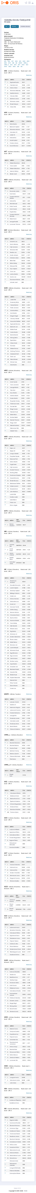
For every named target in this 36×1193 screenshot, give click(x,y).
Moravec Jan (13, 645)
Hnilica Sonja (13, 1046)
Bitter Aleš (12, 260)
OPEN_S (6, 65)
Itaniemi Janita (14, 1000)
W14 (15, 65)
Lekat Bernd (13, 500)
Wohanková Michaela (13, 843)
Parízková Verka (14, 982)
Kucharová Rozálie (15, 1123)
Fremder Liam (14, 85)
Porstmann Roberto (15, 475)
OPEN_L (26, 63)
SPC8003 (19, 563)
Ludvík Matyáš (14, 647)
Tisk (6, 26)
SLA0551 (18, 900)
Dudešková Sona (14, 1103)
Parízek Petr (13, 406)
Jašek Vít (12, 135)
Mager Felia (11, 775)
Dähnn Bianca (14, 1055)
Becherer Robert (14, 669)
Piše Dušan (13, 759)
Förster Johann (14, 143)
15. (8, 337)
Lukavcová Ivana (14, 927)
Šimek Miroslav (14, 481)
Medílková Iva (14, 977)
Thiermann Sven (14, 403)
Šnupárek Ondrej (15, 401)
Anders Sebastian (15, 637)
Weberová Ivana (14, 988)
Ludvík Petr (13, 494)
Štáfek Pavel (13, 675)
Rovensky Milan (14, 302)
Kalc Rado (13, 194)
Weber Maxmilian (15, 163)
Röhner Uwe (13, 362)
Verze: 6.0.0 (17, 1188)
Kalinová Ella (13, 870)
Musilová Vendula (15, 1139)
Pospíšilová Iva (14, 1034)
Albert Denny (13, 642)
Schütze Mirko (14, 310)
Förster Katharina (15, 713)
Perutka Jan (13, 252)
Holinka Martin (14, 395)
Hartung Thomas (15, 351)
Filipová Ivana (14, 1037)
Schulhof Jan (13, 241)
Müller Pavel (13, 329)
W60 (14, 66)
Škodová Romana (15, 1125)
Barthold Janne (14, 98)
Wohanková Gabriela (13, 1164)
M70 (9, 63)
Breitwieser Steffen (15, 483)
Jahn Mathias (14, 491)
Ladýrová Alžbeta (14, 829)
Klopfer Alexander (15, 677)
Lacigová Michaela (15, 1168)
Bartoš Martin (13, 726)
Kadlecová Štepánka (15, 1100)
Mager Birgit (13, 1003)
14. (8, 277)
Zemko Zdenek (12, 554)
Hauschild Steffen (15, 321)
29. (8, 658)
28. (8, 656)
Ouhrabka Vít (13, 132)
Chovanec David (14, 615)
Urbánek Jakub (14, 258)
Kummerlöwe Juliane (13, 994)
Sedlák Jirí (13, 704)
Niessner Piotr (14, 459)
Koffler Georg (14, 609)
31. (8, 664)
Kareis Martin (14, 398)
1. (7, 82)
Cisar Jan (13, 271)
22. (8, 356)
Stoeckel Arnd (14, 489)
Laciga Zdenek (14, 453)
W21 (27, 65)
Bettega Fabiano (14, 593)
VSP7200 (18, 550)
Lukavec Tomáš (14, 702)
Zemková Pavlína (12, 900)
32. (8, 666)
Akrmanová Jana (15, 875)
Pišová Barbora (14, 946)
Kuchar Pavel (13, 748)
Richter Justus (14, 661)
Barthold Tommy (14, 751)
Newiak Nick (13, 680)
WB (18, 66)
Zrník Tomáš (13, 209)
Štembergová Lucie (15, 952)
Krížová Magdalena (15, 804)
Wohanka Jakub (14, 101)
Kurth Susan (13, 985)
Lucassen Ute (14, 1060)
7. (7, 98)
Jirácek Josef (14, 282)
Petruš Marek (14, 359)
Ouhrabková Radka (15, 991)
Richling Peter (14, 472)
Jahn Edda (13, 1083)
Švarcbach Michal (15, 279)
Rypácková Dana (14, 935)
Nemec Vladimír (12, 525)
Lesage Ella (13, 715)
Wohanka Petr (14, 250)
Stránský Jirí (13, 634)
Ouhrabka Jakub (12, 562)
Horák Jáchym (14, 255)
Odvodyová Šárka (15, 933)
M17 (13, 61)
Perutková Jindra (14, 1136)
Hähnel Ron (13, 137)
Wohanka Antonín (15, 129)
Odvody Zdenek (14, 318)
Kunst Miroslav (14, 146)
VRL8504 (18, 558)
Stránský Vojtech (15, 590)
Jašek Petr (13, 299)
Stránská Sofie (14, 1161)
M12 (5, 61)
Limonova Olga (14, 1128)
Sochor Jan (13, 277)
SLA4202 (18, 525)
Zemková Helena (14, 1057)
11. (7, 221)
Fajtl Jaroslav (14, 247)
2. (7, 85)
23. (8, 359)
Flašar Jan (13, 502)
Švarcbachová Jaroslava (14, 1043)
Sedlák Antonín (14, 93)
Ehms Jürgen (13, 505)
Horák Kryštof (13, 140)
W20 (23, 65)
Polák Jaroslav (14, 307)
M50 (28, 61)
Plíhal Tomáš (13, 683)
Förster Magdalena (15, 837)
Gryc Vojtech (13, 268)
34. (8, 672)
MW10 (20, 63)
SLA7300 (18, 554)
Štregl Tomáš (14, 409)
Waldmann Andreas (13, 581)
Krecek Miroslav (14, 478)
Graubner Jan (14, 666)
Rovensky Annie (14, 724)
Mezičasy (29, 75)
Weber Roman (14, 348)
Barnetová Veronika (15, 930)
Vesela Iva (13, 974)
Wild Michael (13, 203)
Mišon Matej (13, 263)
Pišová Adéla (11, 905)
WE (21, 66)
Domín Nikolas (14, 244)
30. (8, 661)
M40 (24, 61)
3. (7, 88)
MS (8, 812)
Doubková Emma (14, 954)
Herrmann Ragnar (15, 707)
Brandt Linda (11, 909)
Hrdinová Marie (14, 1152)
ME (16, 63)
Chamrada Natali (15, 1134)
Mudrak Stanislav (15, 743)
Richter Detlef (14, 417)
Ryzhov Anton (14, 618)
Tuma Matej (13, 623)
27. (8, 653)
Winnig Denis (14, 337)
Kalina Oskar (13, 88)
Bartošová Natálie (15, 809)
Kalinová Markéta (15, 972)
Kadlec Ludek (14, 497)
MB (13, 63)
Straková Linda (14, 1011)
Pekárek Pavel (14, 412)
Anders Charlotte (15, 873)
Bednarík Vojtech (14, 127)
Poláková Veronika (15, 998)
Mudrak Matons (14, 745)
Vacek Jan (13, 688)
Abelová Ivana (14, 1029)
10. (8, 107)
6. (7, 96)
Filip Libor (12, 390)
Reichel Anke (13, 1049)
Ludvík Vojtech (14, 588)
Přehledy (14, 26)
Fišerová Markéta (15, 1170)
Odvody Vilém (14, 96)
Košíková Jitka (14, 944)
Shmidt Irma (13, 1158)
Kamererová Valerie (15, 1142)
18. (8, 346)
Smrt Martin (13, 313)
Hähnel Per (13, 201)
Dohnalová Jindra (15, 1080)
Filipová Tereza (14, 941)
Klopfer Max (13, 212)
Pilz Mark (12, 346)
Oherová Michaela (15, 756)
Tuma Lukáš (13, 166)
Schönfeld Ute (14, 1039)
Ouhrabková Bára (14, 835)
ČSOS (25, 1191)
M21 (20, 61)
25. (8, 647)
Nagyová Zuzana (15, 878)
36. (8, 677)
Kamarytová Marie (15, 1173)
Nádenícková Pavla (15, 949)
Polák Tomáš (13, 206)
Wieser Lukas (14, 628)
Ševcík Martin (14, 685)
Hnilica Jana (13, 1144)
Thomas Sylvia (14, 812)
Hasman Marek (14, 620)
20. (8, 351)
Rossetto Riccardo (15, 585)
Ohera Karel (13, 343)
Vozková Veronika (15, 864)
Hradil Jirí (13, 604)
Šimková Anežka (14, 881)
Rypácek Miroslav (15, 324)
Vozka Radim (14, 332)
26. (8, 650)
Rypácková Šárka (14, 832)
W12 (11, 65)
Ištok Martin (13, 365)
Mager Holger (14, 316)
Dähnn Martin (14, 462)
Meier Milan (13, 414)
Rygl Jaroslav (14, 656)
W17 (19, 65)
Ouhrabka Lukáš (14, 721)
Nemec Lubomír (14, 753)
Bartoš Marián (14, 335)
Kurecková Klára (14, 1147)
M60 (5, 63)
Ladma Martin (14, 274)
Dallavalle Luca (14, 601)
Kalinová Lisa (14, 867)
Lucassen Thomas (15, 224)
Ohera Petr (13, 107)
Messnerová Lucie (15, 1150)
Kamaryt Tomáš (14, 607)
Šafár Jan (13, 356)
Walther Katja (14, 980)
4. (7, 90)
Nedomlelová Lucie (15, 1155)
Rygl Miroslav (14, 653)
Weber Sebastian (15, 168)
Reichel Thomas (14, 420)
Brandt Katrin (13, 1009)
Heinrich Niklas (14, 171)
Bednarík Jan (14, 327)
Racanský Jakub (14, 191)
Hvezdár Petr (13, 672)
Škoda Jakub (13, 639)
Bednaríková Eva (15, 798)
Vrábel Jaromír (14, 486)
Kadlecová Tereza (15, 1131)
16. (8, 340)
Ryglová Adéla (14, 1120)
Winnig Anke (13, 1006)
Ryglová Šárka (14, 840)
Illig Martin (13, 631)
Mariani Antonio (14, 612)
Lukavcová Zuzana (15, 710)
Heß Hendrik (13, 626)
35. (8, 675)
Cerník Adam (14, 658)
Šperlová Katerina (15, 801)
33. (8, 669)
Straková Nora (14, 807)
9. (7, 104)
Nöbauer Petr (13, 266)
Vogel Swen (13, 464)
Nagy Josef (13, 423)
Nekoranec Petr (14, 428)
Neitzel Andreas (14, 425)
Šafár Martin (13, 124)
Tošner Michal (14, 305)
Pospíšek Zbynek (14, 456)
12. (8, 224)
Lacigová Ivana (14, 1077)
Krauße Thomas (14, 470)
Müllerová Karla (14, 796)
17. (7, 343)
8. (7, 101)
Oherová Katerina (15, 729)
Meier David (13, 219)
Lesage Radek (14, 221)
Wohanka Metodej (15, 90)
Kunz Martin (13, 393)
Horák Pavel (11, 549)
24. (8, 362)
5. (7, 93)
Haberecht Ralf (14, 354)
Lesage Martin (14, 387)
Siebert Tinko (13, 431)
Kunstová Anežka (14, 847)
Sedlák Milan (12, 558)
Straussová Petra (15, 1052)
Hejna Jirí (12, 448)
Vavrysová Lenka (14, 1031)
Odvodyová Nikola (15, 793)
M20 (16, 61)
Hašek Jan (13, 596)
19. (8, 348)
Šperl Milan (13, 340)
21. (8, 354)
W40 (5, 66)
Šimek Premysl (14, 104)
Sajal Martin (13, 664)
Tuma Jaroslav (14, 385)
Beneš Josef (13, 174)
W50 (9, 66)
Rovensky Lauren (14, 718)
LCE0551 (18, 905)
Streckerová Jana (15, 938)
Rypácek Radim (14, 82)
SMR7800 (19, 545)
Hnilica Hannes (14, 599)
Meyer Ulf (12, 451)
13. (8, 274)
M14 (9, 61)
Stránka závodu (25, 26)
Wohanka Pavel (14, 650)
